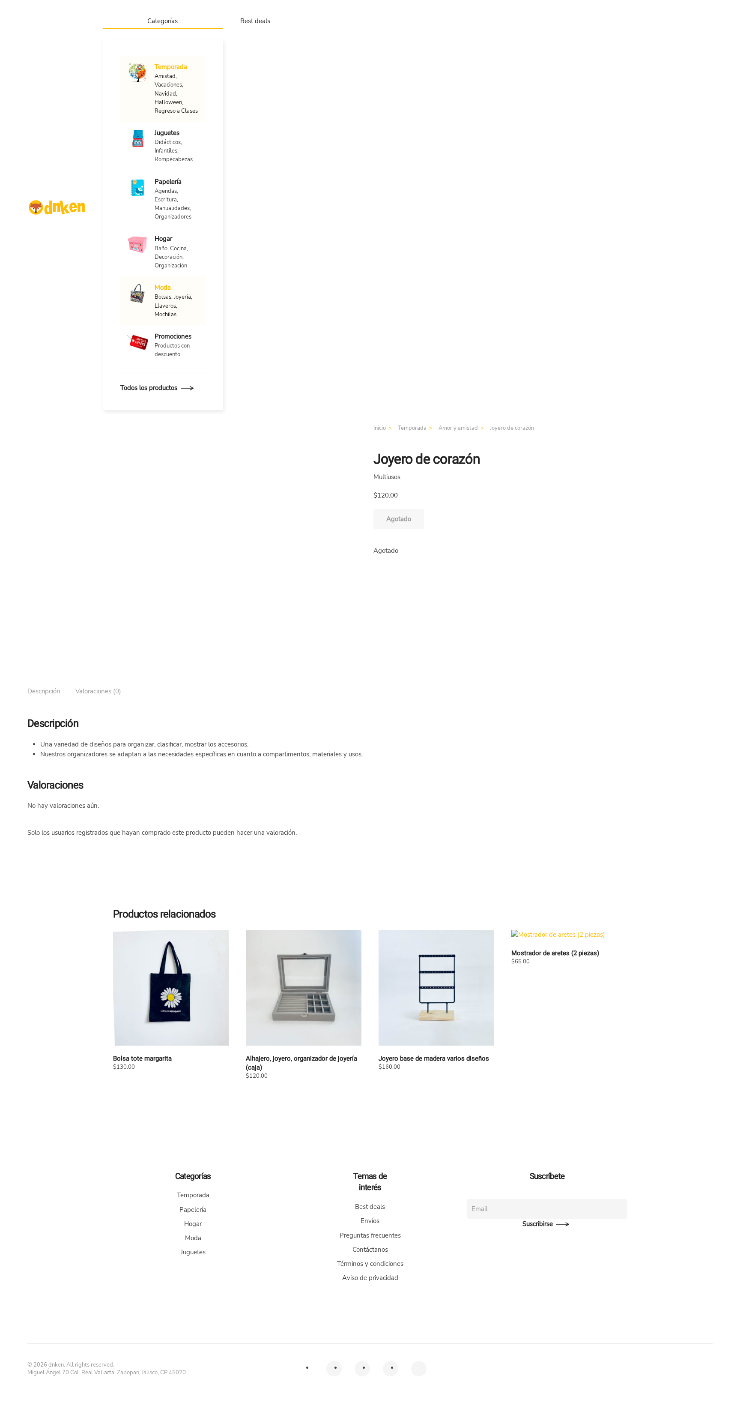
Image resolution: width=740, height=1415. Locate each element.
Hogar (193, 1224)
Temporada (193, 1195)
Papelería (192, 1209)
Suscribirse (537, 1224)
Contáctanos (370, 1249)
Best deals (255, 21)
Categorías (162, 21)
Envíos (370, 1221)
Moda (193, 1238)
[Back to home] (56, 207)
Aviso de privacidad (370, 1278)
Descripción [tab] (43, 691)
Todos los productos (148, 388)
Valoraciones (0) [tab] (98, 691)
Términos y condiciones (370, 1263)
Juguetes (193, 1252)
